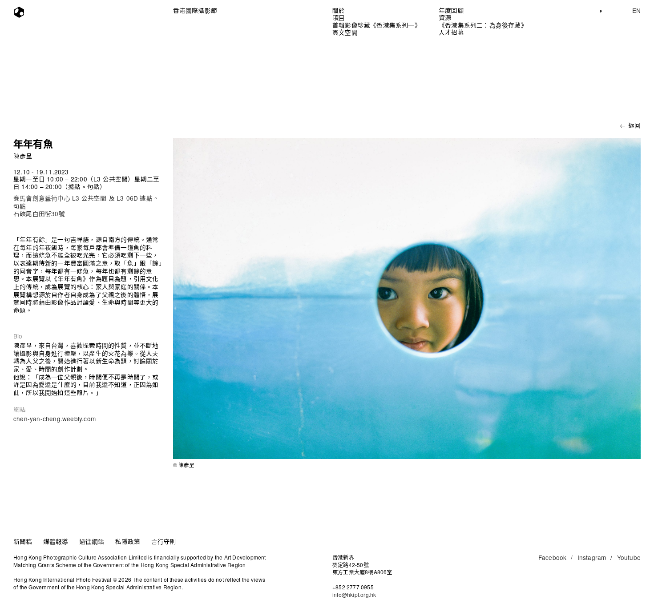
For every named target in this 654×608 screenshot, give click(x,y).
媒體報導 (56, 541)
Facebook (555, 557)
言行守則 (164, 541)
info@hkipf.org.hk (354, 594)
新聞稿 (22, 541)
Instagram (591, 557)
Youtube (629, 557)
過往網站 (92, 541)
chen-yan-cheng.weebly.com (54, 418)
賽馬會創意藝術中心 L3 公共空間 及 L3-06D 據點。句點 (86, 201)
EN (636, 10)
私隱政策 (128, 541)
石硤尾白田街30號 (39, 213)
